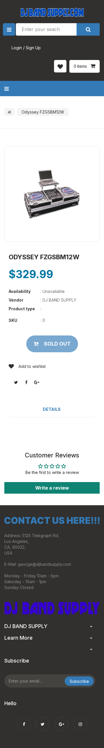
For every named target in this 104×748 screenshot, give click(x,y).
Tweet (16, 382)
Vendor (16, 300)
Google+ (36, 382)
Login (17, 47)
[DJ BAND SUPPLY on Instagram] (80, 720)
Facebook (26, 382)
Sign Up (33, 47)
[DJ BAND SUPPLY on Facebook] (24, 720)
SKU (13, 320)
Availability (20, 291)
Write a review (52, 488)
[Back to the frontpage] (9, 112)
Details (52, 409)
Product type (22, 308)
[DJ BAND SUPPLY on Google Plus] (61, 720)
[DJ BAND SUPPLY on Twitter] (42, 720)
